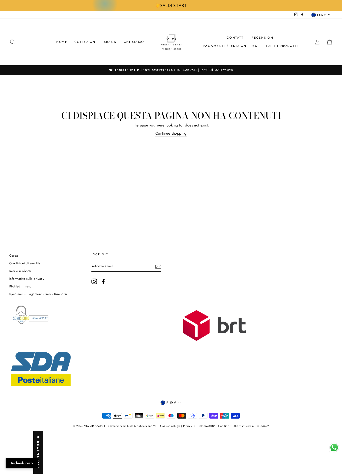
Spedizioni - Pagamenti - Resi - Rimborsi (38, 294)
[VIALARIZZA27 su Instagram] (94, 281)
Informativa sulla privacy (26, 278)
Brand (110, 42)
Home (61, 42)
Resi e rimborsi (20, 271)
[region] (171, 5)
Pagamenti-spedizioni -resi (231, 46)
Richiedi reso (22, 463)
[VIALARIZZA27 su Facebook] (103, 281)
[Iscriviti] (158, 266)
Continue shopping (171, 133)
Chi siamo (134, 42)
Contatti (236, 37)
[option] (171, 70)
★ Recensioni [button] (38, 452)
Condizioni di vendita (24, 263)
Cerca (13, 255)
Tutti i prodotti (282, 46)
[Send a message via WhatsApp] (334, 447)
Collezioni (85, 42)
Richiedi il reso (20, 286)
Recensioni (263, 37)
